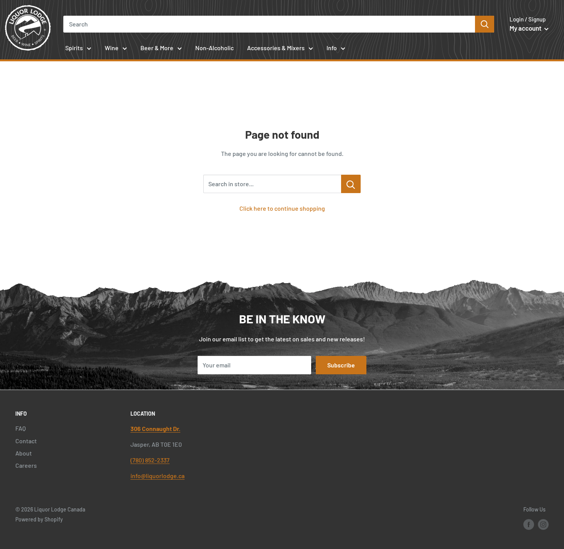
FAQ (20, 428)
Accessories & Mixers (276, 47)
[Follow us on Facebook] (528, 524)
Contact (26, 440)
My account (526, 28)
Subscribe (341, 365)
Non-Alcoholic (214, 47)
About (23, 453)
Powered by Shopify (39, 519)
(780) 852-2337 (150, 460)
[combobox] (269, 24)
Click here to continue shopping (282, 208)
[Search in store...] (351, 184)
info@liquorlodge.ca (157, 475)
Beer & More (156, 47)
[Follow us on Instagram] (543, 524)
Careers (26, 465)
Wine (112, 47)
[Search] (484, 24)
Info (332, 47)
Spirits (74, 47)
